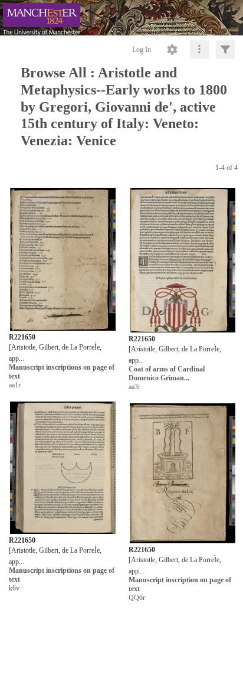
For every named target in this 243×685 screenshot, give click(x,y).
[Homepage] (121, 17)
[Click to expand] (225, 49)
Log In (141, 49)
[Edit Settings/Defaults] (172, 49)
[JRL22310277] (63, 260)
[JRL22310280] (63, 468)
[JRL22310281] (182, 473)
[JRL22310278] (182, 261)
